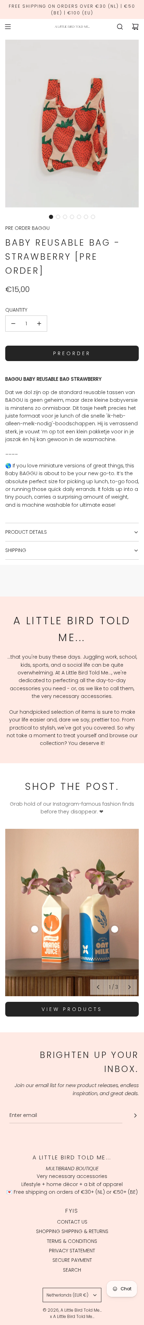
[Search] (120, 26)
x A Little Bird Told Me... (72, 1316)
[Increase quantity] (39, 323)
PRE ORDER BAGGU (27, 228)
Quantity (16, 309)
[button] (51, 217)
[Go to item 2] (114, 929)
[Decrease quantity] (13, 323)
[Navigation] (7, 26)
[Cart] (135, 26)
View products (72, 1009)
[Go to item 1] (34, 929)
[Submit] (135, 1115)
